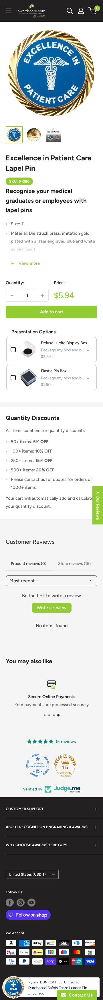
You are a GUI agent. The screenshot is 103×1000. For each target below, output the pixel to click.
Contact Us (79, 995)
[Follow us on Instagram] (21, 903)
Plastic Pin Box (54, 370)
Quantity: (15, 282)
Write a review (52, 607)
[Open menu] (8, 11)
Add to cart (51, 311)
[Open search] (70, 11)
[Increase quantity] (42, 295)
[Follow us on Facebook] (10, 903)
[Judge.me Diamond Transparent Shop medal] (37, 765)
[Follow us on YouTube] (31, 903)
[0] (92, 10)
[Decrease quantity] (12, 295)
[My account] (81, 11)
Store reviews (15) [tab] (74, 563)
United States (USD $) (27, 874)
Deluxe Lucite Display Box (64, 342)
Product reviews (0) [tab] (28, 563)
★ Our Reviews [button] (97, 505)
